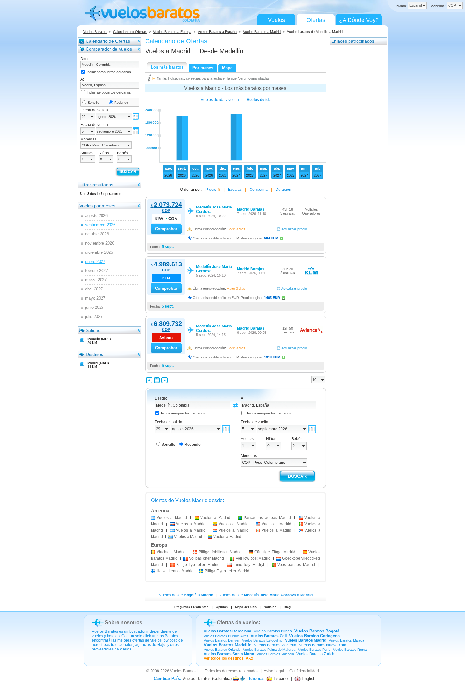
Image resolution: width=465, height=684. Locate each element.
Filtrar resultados (96, 184)
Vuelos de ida (259, 99)
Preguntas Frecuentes (191, 607)
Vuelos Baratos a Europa (172, 32)
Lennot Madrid (175, 571)
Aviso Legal (274, 671)
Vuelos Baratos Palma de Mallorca (269, 649)
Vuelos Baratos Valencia (275, 654)
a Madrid (172, 517)
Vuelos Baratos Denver (221, 640)
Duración (283, 189)
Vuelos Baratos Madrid (305, 640)
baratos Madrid (296, 565)
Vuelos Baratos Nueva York (322, 645)
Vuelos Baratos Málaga (346, 640)
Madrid (171, 552)
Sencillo (93, 102)
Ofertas (316, 20)
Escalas (235, 189)
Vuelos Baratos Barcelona (227, 631)
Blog (287, 607)
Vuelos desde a (186, 595)
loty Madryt (248, 565)
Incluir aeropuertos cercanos (109, 72)
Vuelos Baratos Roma (350, 649)
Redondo (121, 102)
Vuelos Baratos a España (217, 32)
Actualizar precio (294, 229)
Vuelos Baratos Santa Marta (229, 654)
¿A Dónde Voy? (359, 20)
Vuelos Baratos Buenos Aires (226, 636)
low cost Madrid (253, 558)
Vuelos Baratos (95, 32)
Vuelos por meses (97, 205)
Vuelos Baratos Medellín (227, 645)
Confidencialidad (304, 671)
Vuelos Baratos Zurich (315, 654)
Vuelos (276, 20)
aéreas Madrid (267, 517)
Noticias (270, 607)
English (308, 678)
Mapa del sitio (246, 607)
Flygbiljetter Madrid (227, 571)
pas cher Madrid (206, 558)
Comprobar (166, 229)
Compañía (259, 189)
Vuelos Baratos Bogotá (316, 631)
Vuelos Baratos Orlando (222, 649)
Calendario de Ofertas (130, 32)
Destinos (94, 354)
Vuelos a (167, 50)
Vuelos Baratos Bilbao (273, 631)
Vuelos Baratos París (314, 649)
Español (280, 678)
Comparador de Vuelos (109, 49)
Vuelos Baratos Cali (269, 636)
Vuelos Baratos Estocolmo (262, 640)
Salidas (93, 330)
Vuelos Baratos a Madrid (262, 32)
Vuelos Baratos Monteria (275, 645)
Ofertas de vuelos (238, 622)
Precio (210, 189)
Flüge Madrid (274, 552)
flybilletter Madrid (220, 552)
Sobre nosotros (123, 622)
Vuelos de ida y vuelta (220, 99)
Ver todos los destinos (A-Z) (228, 658)
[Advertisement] (355, 140)
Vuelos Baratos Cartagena (314, 635)
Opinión (222, 607)
